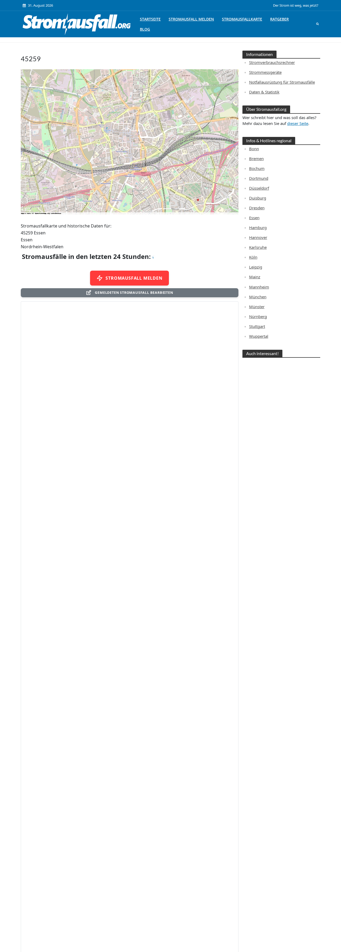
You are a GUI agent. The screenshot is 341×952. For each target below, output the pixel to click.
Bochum (257, 168)
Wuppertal (258, 336)
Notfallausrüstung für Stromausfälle (282, 82)
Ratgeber (279, 19)
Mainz (254, 276)
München (257, 296)
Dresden (257, 207)
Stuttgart (257, 326)
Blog (145, 29)
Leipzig (255, 267)
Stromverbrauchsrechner (272, 62)
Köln (253, 257)
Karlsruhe (258, 247)
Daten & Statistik (264, 92)
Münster (257, 306)
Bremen (256, 158)
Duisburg (257, 198)
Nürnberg (258, 316)
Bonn (254, 148)
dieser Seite (297, 123)
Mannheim (259, 287)
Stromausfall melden (191, 19)
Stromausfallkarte (242, 19)
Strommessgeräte (265, 72)
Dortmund (258, 178)
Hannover (258, 237)
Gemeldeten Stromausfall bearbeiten (134, 292)
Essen (254, 217)
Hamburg (258, 227)
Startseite (150, 19)
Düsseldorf (259, 188)
